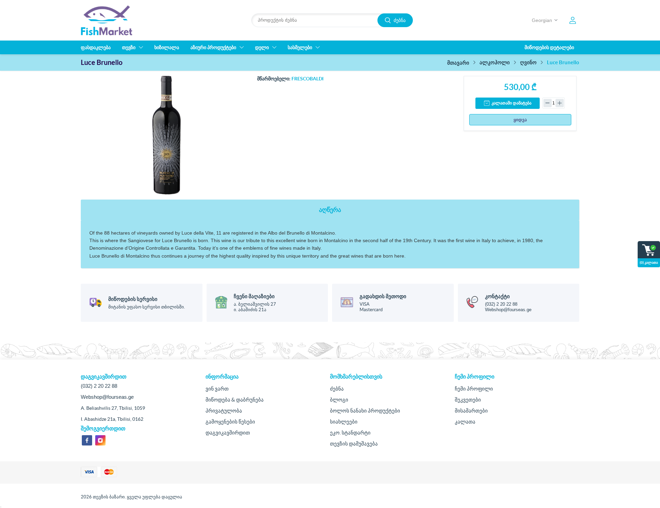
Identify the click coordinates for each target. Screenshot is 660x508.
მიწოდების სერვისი (132, 299)
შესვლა (572, 20)
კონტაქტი (497, 296)
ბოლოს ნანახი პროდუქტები (365, 411)
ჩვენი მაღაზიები (254, 296)
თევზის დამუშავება (354, 444)
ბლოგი (339, 400)
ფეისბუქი (87, 440)
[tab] (330, 210)
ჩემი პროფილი (474, 389)
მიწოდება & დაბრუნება (235, 400)
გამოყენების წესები (230, 422)
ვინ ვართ (217, 389)
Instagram (100, 440)
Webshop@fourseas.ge (508, 309)
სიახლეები (344, 422)
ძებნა (400, 20)
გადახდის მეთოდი (383, 296)
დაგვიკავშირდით (228, 433)
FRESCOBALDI (307, 78)
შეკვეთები (468, 400)
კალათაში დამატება (511, 103)
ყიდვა (520, 119)
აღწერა (330, 210)
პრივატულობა (224, 411)
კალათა (465, 422)
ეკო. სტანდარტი (350, 433)
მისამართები (471, 411)
